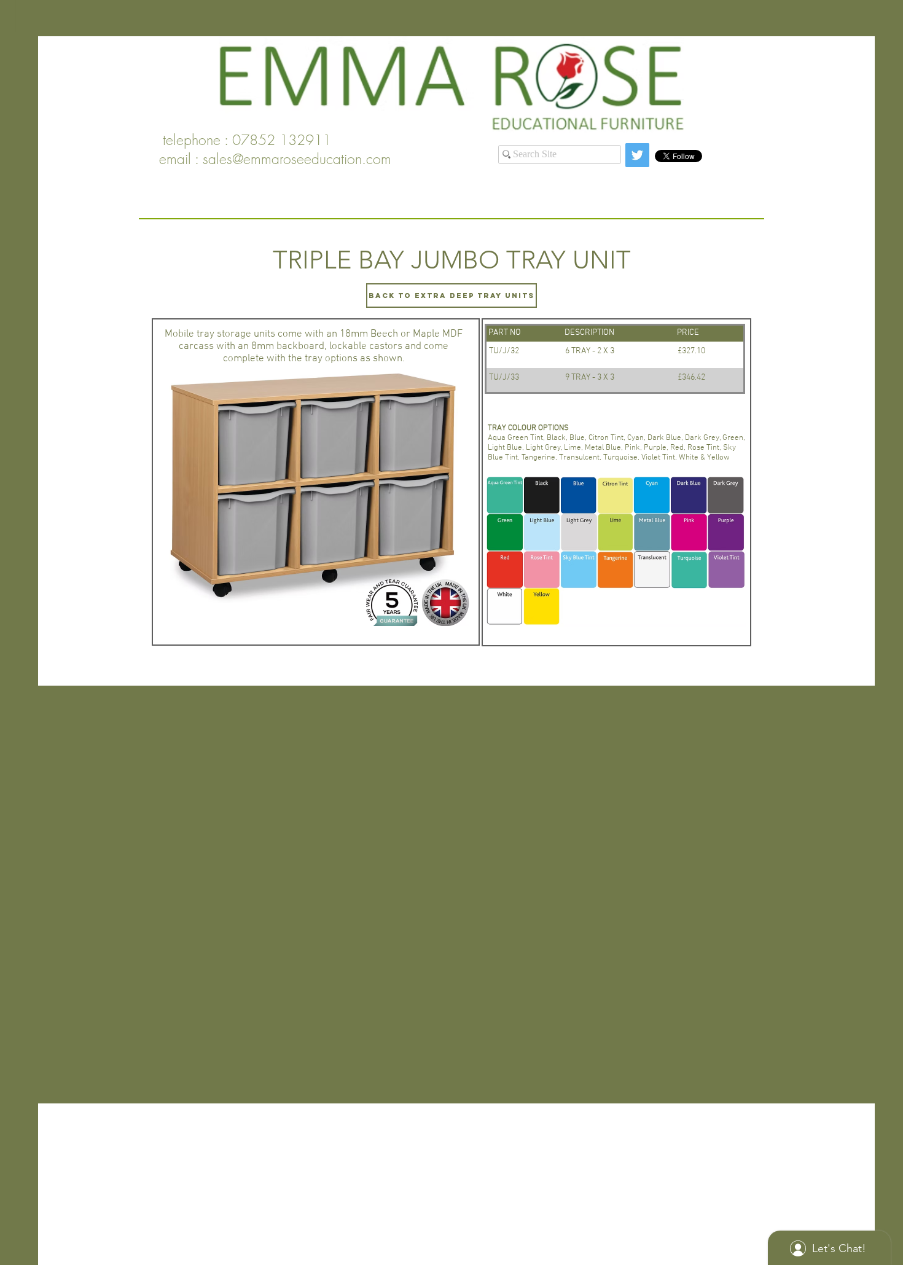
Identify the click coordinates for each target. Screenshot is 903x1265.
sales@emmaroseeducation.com (297, 158)
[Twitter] (637, 155)
